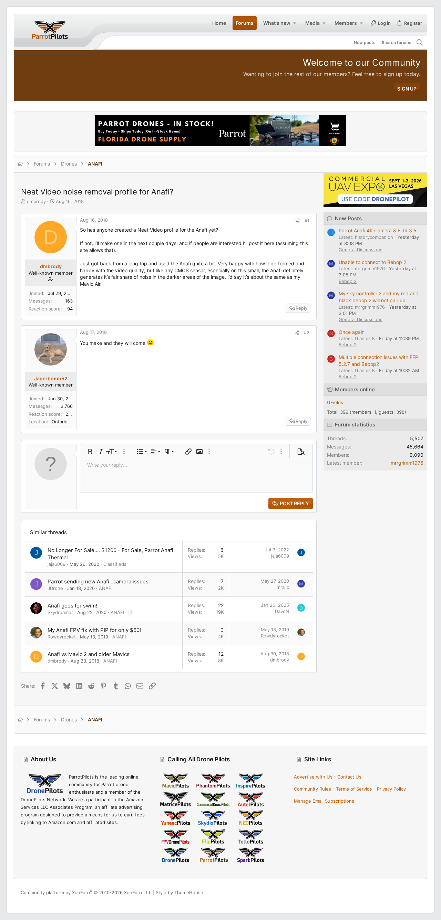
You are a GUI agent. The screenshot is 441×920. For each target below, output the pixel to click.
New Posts (348, 218)
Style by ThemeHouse (179, 892)
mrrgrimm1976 (407, 463)
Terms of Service (354, 789)
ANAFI (105, 588)
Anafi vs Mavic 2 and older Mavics (89, 654)
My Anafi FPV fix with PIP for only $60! (94, 630)
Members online (355, 389)
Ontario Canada (68, 421)
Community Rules (312, 789)
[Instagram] (396, 892)
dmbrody (36, 201)
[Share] (297, 221)
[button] (294, 23)
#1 (307, 220)
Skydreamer (60, 612)
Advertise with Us (313, 777)
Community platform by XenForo (86, 892)
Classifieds (114, 564)
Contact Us (349, 777)
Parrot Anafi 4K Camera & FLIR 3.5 (378, 230)
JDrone (55, 588)
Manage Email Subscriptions (324, 801)
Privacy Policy (391, 789)
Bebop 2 (348, 281)
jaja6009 (56, 564)
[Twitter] (417, 892)
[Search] (419, 42)
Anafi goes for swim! (72, 605)
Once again (352, 332)
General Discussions (360, 249)
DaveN (282, 611)
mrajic (283, 587)
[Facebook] (386, 892)
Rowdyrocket (62, 636)
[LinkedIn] (407, 892)
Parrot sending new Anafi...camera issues (98, 581)
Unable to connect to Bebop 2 (372, 262)
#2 (306, 332)
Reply (301, 308)
